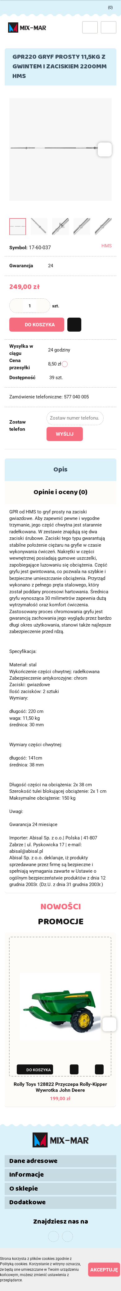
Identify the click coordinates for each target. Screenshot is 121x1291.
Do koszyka (40, 325)
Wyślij (65, 434)
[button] (107, 6)
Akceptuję (104, 1270)
